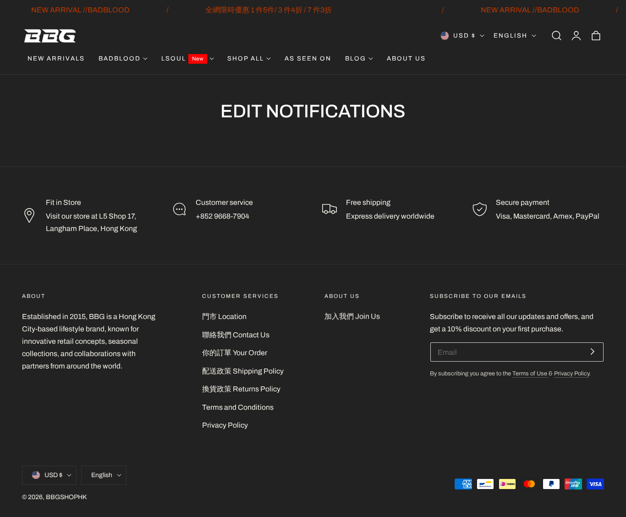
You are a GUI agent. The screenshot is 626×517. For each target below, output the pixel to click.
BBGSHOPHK (66, 497)
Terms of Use (530, 373)
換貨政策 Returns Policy (241, 389)
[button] (556, 35)
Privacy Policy (225, 425)
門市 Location (224, 316)
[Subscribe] (592, 351)
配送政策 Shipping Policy (243, 371)
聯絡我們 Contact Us (235, 335)
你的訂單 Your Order (234, 353)
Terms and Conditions (238, 407)
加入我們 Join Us (352, 316)
